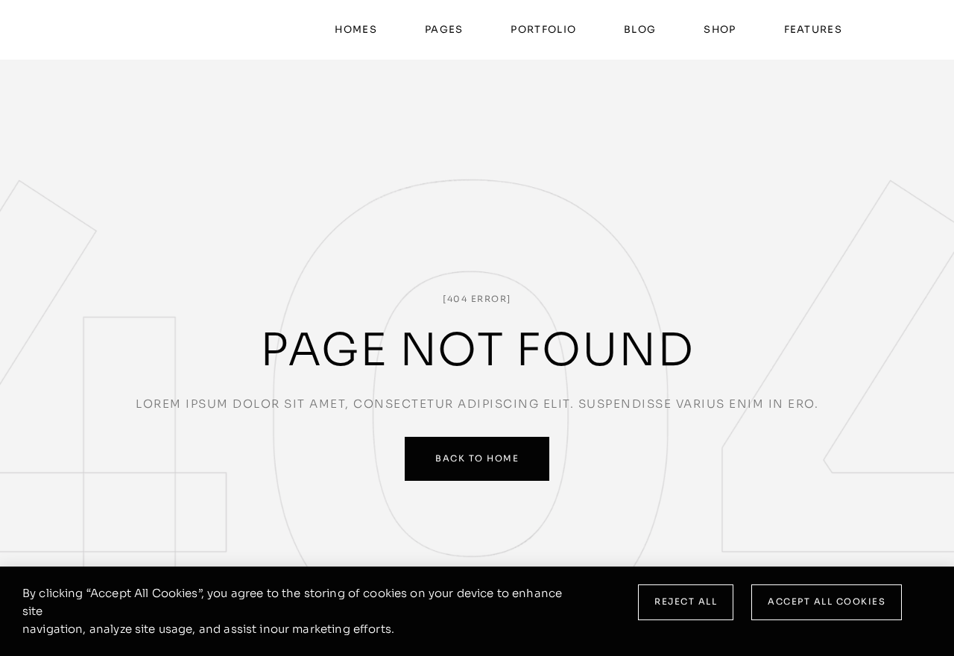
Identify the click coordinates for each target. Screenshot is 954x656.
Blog (640, 29)
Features (813, 29)
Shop (720, 29)
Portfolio (543, 29)
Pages (444, 29)
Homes (356, 29)
